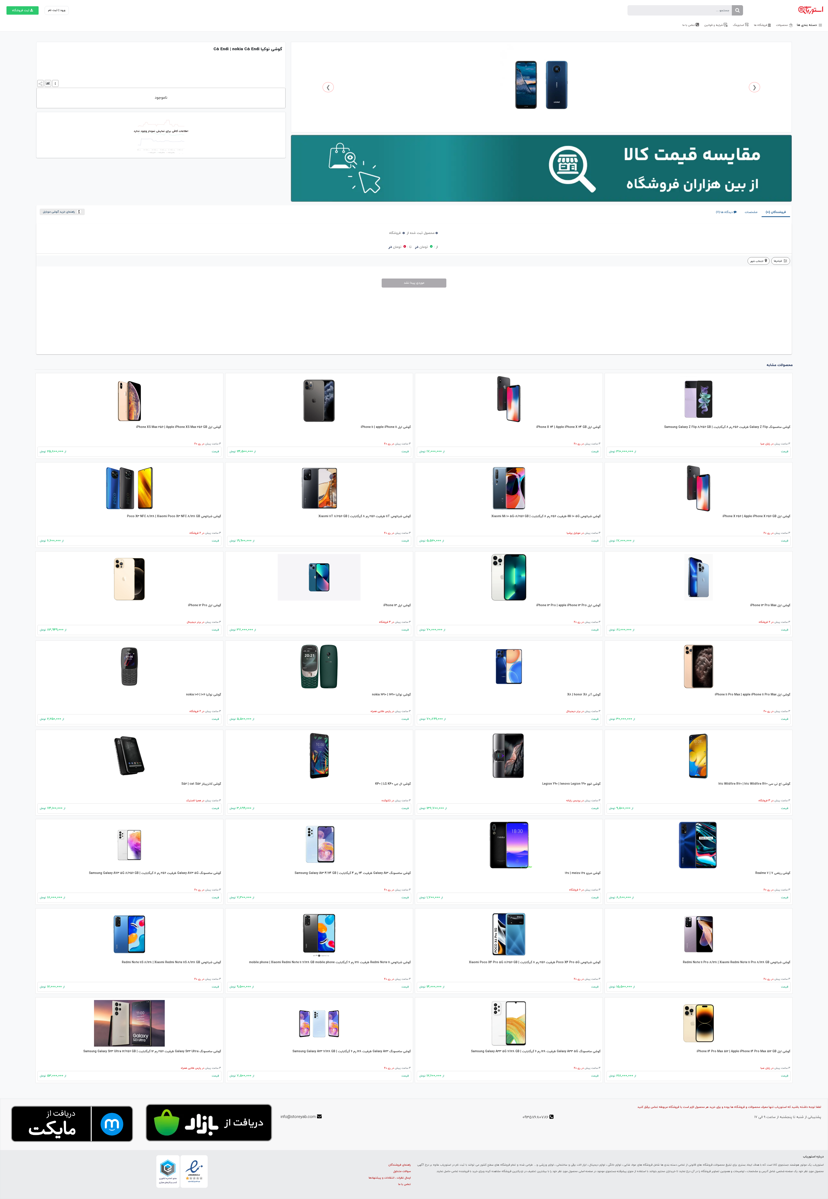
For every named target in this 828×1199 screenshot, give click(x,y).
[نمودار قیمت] (47, 83)
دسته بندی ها (807, 25)
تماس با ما (404, 1184)
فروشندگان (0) (776, 212)
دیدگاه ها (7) (724, 212)
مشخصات (751, 212)
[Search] (737, 10)
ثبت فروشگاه (20, 10)
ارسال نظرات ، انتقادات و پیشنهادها (390, 1178)
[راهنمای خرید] (54, 83)
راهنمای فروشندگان (399, 1165)
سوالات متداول (402, 1171)
